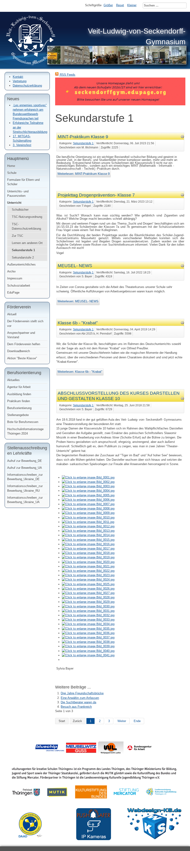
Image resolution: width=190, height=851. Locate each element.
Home (11, 166)
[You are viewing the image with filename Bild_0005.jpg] (88, 495)
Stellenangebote (18, 415)
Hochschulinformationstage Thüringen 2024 (25, 431)
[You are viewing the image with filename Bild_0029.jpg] (88, 602)
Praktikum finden (18, 401)
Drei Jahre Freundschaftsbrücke (82, 693)
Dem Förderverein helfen (23, 344)
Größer (108, 5)
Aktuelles (13, 380)
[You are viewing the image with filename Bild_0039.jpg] (88, 646)
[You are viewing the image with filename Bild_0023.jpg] (88, 575)
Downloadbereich (18, 351)
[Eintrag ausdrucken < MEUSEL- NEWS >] (182, 266)
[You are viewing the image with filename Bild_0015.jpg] (88, 539)
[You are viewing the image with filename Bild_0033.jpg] (88, 619)
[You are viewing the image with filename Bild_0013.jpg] (88, 530)
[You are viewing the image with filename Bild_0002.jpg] (88, 482)
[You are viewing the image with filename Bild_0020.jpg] (88, 562)
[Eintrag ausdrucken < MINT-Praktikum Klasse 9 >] (182, 137)
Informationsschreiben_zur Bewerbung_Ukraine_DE (25, 477)
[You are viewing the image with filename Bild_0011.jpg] (88, 522)
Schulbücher (20, 209)
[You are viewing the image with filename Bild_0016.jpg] (88, 544)
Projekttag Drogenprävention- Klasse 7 (96, 195)
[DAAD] (32, 841)
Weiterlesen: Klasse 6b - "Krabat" (79, 371)
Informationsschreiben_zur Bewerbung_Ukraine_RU (25, 488)
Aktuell (11, 314)
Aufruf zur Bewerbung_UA (24, 467)
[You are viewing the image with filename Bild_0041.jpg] (88, 655)
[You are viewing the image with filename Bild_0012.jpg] (88, 526)
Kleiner (131, 5)
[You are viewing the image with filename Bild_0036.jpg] (88, 633)
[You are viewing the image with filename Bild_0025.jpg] (88, 584)
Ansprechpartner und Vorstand (21, 335)
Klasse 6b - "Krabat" (78, 322)
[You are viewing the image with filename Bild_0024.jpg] (88, 579)
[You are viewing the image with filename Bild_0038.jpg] (88, 642)
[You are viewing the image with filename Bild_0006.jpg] (88, 499)
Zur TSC (17, 236)
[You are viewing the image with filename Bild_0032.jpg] (88, 615)
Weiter (121, 721)
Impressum (14, 278)
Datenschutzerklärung (27, 85)
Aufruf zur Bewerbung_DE (24, 461)
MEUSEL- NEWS (75, 265)
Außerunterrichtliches (21, 264)
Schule (11, 173)
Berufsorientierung (19, 408)
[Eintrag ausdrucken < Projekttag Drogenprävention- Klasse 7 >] (182, 195)
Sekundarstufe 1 (23, 250)
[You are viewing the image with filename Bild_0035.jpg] (88, 628)
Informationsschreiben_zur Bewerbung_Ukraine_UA (25, 500)
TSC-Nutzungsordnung (27, 217)
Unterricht (14, 202)
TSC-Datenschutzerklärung (26, 226)
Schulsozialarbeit (18, 285)
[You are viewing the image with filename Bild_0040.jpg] (88, 651)
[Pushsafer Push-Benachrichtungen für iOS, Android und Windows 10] (93, 839)
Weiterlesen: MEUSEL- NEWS (77, 301)
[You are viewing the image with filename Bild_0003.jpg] (88, 486)
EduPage (13, 292)
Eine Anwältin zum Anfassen (80, 698)
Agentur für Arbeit (19, 387)
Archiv (11, 271)
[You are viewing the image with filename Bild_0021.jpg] (88, 566)
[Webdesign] (154, 838)
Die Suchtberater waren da (78, 702)
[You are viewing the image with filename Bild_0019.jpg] (88, 557)
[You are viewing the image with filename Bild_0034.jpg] (88, 624)
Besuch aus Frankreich (76, 706)
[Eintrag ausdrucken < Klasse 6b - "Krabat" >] (182, 323)
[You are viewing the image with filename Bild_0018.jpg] (88, 553)
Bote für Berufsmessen (22, 422)
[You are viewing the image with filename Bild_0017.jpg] (88, 548)
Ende (137, 721)
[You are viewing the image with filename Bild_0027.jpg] (88, 593)
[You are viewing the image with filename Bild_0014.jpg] (88, 535)
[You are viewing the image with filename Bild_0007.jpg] (88, 504)
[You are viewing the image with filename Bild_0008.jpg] (88, 508)
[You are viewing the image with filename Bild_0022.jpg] (88, 571)
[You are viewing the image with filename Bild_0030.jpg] (88, 606)
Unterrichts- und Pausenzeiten (17, 193)
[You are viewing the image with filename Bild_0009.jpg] (88, 513)
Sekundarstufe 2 (23, 257)
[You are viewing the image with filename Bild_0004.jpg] (88, 490)
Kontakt (18, 76)
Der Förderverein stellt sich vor (25, 323)
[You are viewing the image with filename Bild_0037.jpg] (88, 637)
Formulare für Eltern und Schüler (23, 182)
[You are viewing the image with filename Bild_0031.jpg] (88, 611)
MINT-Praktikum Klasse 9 (83, 136)
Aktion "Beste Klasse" (22, 358)
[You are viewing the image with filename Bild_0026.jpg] (88, 588)
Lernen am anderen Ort (27, 243)
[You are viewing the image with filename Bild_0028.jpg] (88, 597)
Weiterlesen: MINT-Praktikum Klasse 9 (83, 173)
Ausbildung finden (19, 394)
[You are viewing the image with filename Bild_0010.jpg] (88, 517)
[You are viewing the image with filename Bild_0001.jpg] (88, 477)
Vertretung (19, 81)
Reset (120, 5)
